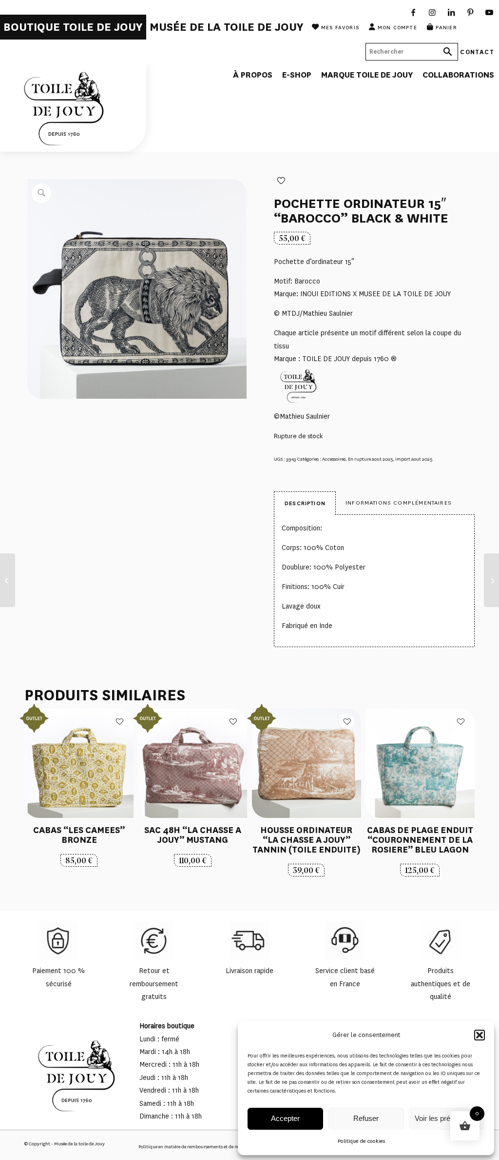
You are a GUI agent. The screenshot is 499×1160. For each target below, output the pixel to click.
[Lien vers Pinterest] (470, 12)
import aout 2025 (413, 459)
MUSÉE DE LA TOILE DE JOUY (227, 27)
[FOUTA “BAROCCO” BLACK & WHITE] (491, 580)
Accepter (285, 1118)
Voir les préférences (446, 1118)
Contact (477, 51)
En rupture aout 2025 (370, 459)
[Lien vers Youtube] (489, 12)
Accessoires (333, 459)
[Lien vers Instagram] (432, 12)
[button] (479, 1035)
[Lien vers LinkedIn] (451, 12)
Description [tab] (305, 503)
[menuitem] (73, 27)
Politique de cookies (361, 1141)
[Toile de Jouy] (73, 108)
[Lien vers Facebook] (413, 12)
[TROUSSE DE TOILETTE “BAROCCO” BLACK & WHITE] (7, 580)
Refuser (366, 1118)
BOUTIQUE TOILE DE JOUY (73, 27)
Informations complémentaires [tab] (398, 503)
